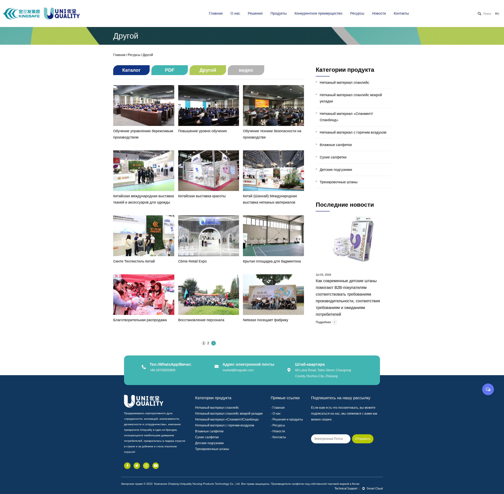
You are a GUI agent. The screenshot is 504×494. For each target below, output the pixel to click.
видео (246, 70)
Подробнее (324, 322)
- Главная (278, 407)
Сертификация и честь (247, 20)
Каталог (131, 70)
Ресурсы (357, 13)
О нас (235, 13)
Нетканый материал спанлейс (344, 83)
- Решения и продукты (287, 419)
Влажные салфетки (336, 145)
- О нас (276, 413)
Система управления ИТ (314, 18)
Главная (216, 13)
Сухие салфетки (333, 157)
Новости (379, 13)
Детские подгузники (336, 170)
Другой (207, 70)
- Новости (278, 431)
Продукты (279, 13)
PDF (169, 70)
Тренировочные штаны (339, 182)
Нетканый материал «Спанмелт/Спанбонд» (346, 117)
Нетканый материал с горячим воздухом (353, 132)
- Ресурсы (278, 425)
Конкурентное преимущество (318, 13)
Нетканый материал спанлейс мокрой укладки (351, 98)
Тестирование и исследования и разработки (313, 19)
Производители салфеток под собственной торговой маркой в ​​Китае (315, 483)
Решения (255, 13)
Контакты (401, 13)
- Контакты (278, 437)
